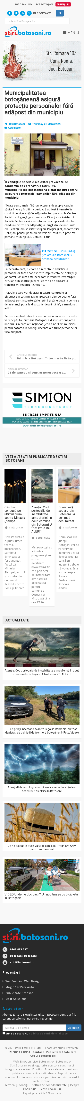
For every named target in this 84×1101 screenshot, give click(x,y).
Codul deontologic (42, 1055)
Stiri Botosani (17, 123)
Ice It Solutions (15, 999)
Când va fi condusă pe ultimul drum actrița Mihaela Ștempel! (14, 514)
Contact (38, 1052)
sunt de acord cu (36, 1033)
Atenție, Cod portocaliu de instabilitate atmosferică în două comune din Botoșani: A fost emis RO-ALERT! (41, 519)
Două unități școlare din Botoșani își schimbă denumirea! (66, 514)
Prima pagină (21, 1051)
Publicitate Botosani (19, 993)
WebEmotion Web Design (22, 981)
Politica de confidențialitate (48, 1033)
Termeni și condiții (16, 1085)
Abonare (73, 1028)
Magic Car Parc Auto (19, 987)
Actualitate (14, 127)
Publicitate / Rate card (61, 1052)
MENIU (72, 32)
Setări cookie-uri (50, 1089)
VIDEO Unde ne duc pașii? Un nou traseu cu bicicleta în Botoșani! (41, 896)
